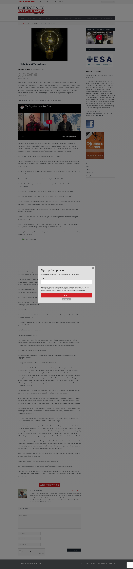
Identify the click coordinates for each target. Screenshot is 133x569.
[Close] (93, 268)
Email (42, 278)
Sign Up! (66, 295)
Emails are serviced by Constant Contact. (76, 290)
